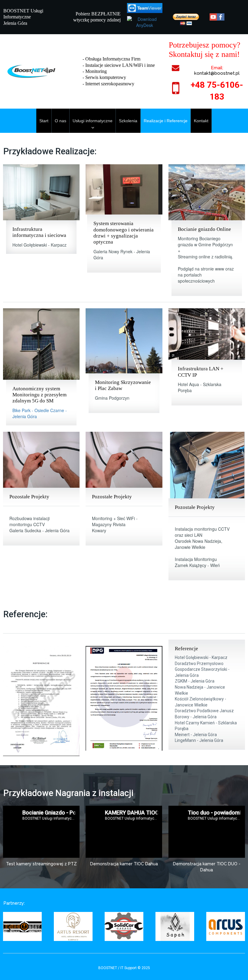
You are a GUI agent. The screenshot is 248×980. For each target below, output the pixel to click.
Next (239, 926)
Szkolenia (128, 120)
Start (43, 120)
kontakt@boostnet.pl (217, 73)
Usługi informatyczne (93, 120)
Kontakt (201, 120)
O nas (60, 120)
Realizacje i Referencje (166, 120)
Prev (8, 926)
